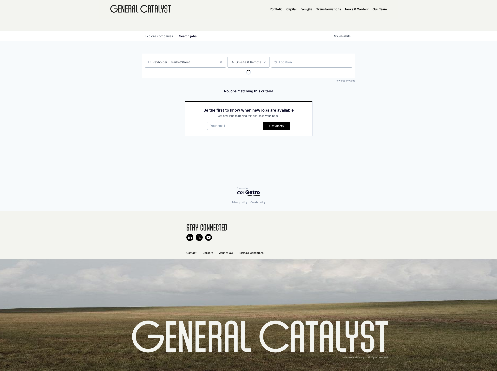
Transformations (328, 9)
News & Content (357, 9)
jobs (188, 36)
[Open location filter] (347, 62)
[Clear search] (221, 62)
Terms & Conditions (251, 253)
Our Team (380, 9)
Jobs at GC (226, 253)
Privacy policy (239, 202)
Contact (191, 253)
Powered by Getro (345, 80)
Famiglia (306, 9)
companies (159, 36)
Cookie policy (257, 202)
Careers (208, 253)
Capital (291, 9)
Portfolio (276, 9)
